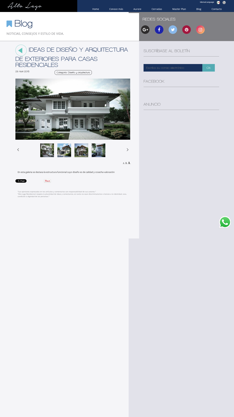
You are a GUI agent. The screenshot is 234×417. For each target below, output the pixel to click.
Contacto (217, 9)
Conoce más (116, 9)
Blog (198, 9)
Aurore (137, 9)
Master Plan (179, 9)
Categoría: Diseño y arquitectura (73, 72)
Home (95, 9)
